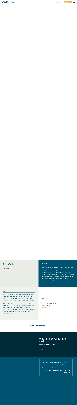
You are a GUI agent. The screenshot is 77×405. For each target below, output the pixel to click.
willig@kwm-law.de (46, 307)
